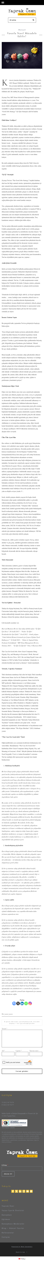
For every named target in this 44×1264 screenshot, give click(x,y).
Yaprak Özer (8, 1206)
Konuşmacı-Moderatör (13, 1224)
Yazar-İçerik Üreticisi (13, 1210)
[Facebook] (14, 1003)
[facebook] (12, 1191)
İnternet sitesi (34, 1051)
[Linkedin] (22, 1003)
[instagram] (23, 1191)
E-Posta (5, 1165)
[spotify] (31, 1191)
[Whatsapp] (26, 1003)
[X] (18, 1003)
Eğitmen (6, 1219)
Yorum (4, 1029)
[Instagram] (30, 1003)
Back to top (20, 1252)
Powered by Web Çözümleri (22, 1246)
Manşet (22, 30)
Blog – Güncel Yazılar (13, 1228)
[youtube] (27, 1191)
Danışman (7, 1215)
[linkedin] (20, 1191)
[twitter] (16, 1191)
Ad (3, 1051)
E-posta (19, 1051)
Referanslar (8, 1233)
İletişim (6, 1237)
